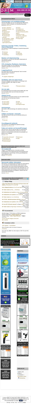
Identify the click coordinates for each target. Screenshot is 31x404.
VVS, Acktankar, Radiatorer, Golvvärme (14, 64)
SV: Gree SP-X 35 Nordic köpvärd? (9, 204)
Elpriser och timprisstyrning (10, 58)
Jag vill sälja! (6, 101)
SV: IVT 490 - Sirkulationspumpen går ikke (11, 199)
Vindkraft (5, 53)
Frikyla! (18, 27)
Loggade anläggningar (8, 76)
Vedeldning (5, 54)
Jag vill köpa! (6, 103)
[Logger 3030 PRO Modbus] (15, 242)
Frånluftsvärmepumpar (8, 39)
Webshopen (20, 137)
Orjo (15, 187)
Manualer (5, 120)
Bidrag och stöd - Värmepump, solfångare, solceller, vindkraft (21, 36)
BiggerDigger (13, 206)
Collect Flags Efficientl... (15, 215)
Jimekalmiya (8, 184)
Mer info (25, 400)
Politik (18, 101)
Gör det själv (5, 89)
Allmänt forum (6, 95)
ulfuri (22, 199)
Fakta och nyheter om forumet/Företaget (14, 128)
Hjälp (18, 138)
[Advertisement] (22, 361)
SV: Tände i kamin (6, 189)
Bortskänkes (6, 104)
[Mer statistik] (5, 220)
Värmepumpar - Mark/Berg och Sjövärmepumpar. (6, 33)
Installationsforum (21, 30)
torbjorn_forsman (20, 192)
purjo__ (10, 25)
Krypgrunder (6, 86)
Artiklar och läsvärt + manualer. (11, 113)
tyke (17, 194)
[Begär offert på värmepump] (15, 247)
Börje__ (12, 189)
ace (13, 125)
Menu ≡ (27, 15)
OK (21, 400)
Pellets (18, 52)
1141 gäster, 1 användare (8, 225)
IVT (24, 199)
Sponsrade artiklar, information (11, 162)
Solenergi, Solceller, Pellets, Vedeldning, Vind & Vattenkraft (14, 46)
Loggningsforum (7, 70)
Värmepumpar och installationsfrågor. (13, 21)
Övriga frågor (20, 38)
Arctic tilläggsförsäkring (7, 187)
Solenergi (5, 52)
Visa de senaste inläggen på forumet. (10, 218)
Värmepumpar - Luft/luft (8, 38)
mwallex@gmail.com (16, 214)
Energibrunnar (20, 29)
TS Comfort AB (6, 149)
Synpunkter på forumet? (8, 137)
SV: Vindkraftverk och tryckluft (8, 192)
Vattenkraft (19, 53)
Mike (18, 201)
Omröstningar (6, 107)
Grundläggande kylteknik (9, 123)
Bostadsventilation (21, 86)
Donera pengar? (7, 141)
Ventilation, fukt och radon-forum (12, 79)
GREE (22, 204)
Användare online (22, 376)
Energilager (19, 54)
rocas (12, 197)
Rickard (7, 61)
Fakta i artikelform (7, 27)
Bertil (8, 25)
